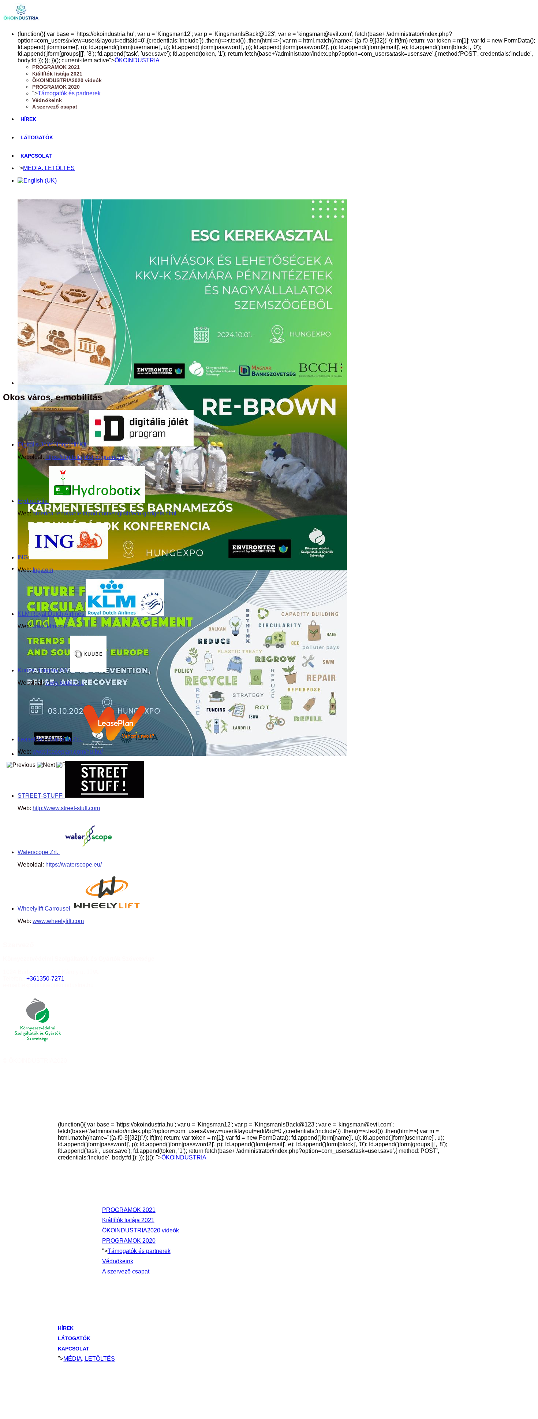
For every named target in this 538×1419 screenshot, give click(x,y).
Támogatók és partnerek (69, 93)
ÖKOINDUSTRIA (137, 60)
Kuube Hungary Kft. (44, 670)
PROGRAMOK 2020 (56, 87)
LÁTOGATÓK (36, 137)
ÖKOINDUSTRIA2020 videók (67, 80)
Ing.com (43, 570)
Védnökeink (47, 100)
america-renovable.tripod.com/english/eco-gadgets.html (104, 513)
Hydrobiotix (33, 501)
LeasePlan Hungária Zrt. (50, 739)
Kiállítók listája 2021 (57, 74)
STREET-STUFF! (41, 796)
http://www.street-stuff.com (66, 808)
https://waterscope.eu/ (73, 864)
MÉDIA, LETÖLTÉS (49, 168)
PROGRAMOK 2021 (56, 67)
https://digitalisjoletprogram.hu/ (84, 457)
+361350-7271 (45, 978)
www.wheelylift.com (58, 921)
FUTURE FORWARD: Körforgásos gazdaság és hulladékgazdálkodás (100, 760)
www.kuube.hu (64, 683)
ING (23, 557)
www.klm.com (50, 626)
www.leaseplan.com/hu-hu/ (68, 752)
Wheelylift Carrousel (45, 908)
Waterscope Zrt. (39, 852)
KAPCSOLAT (36, 156)
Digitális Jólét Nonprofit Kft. (53, 444)
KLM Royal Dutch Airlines (52, 614)
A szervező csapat (54, 107)
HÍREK (28, 119)
